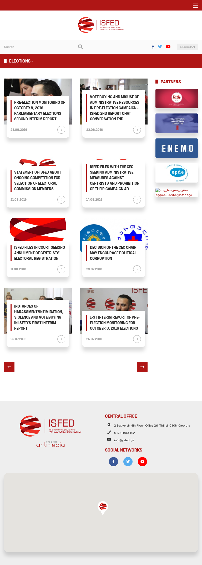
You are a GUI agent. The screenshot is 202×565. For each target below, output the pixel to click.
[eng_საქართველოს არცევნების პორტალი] (176, 123)
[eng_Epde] (176, 173)
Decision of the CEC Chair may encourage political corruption (113, 253)
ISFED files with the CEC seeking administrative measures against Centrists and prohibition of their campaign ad (114, 177)
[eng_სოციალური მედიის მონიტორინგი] (176, 192)
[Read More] (61, 130)
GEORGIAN (187, 46)
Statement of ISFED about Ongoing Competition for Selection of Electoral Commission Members (37, 180)
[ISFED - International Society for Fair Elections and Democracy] (101, 19)
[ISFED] (51, 425)
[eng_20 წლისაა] (176, 98)
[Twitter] (160, 46)
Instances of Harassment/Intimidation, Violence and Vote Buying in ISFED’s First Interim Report (38, 317)
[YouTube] (168, 46)
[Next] (142, 367)
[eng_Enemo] (176, 148)
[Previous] (9, 367)
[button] (102, 508)
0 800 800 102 (124, 433)
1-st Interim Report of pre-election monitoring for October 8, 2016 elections (115, 323)
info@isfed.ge (124, 440)
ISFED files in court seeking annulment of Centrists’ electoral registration (39, 253)
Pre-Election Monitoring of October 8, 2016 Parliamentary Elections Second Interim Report (39, 110)
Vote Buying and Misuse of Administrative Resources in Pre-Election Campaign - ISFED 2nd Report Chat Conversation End (114, 108)
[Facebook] (153, 46)
